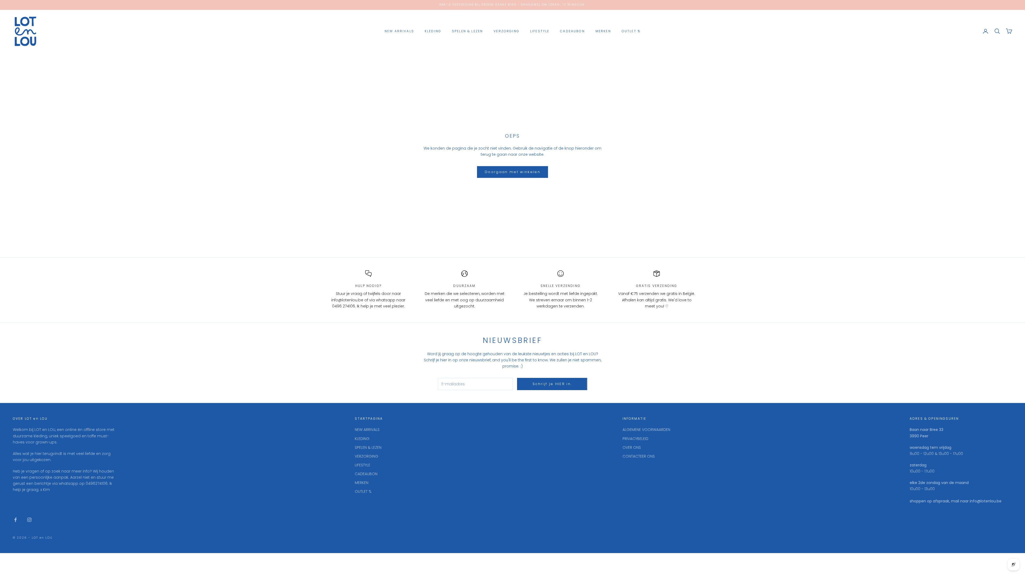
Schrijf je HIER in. (552, 383)
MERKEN (603, 31)
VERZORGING (506, 31)
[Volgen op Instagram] (29, 519)
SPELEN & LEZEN (467, 31)
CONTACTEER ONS (638, 456)
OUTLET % (631, 31)
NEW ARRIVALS (399, 31)
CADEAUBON (572, 31)
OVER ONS (631, 447)
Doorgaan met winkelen (512, 171)
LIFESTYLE (539, 31)
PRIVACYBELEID (635, 438)
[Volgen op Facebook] (15, 519)
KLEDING (433, 31)
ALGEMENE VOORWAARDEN (646, 429)
